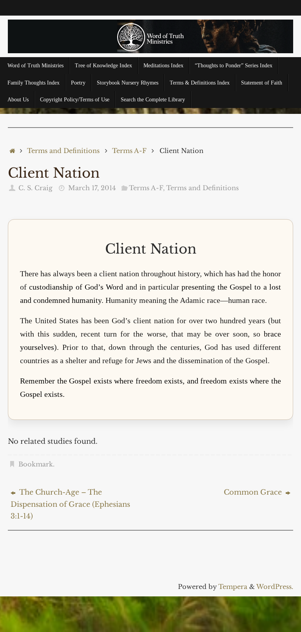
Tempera (232, 587)
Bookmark (35, 464)
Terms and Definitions (63, 151)
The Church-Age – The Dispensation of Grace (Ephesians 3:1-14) (70, 504)
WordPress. (274, 587)
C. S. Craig (35, 188)
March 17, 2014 (92, 188)
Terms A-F (129, 151)
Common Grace (254, 492)
